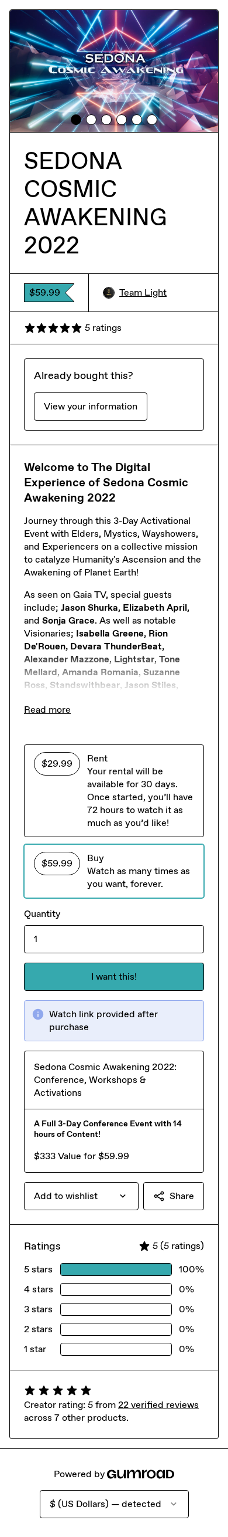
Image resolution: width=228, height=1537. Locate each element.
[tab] (76, 119)
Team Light (143, 292)
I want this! (114, 976)
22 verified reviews (158, 1404)
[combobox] (81, 1196)
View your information (90, 406)
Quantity (42, 913)
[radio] (114, 790)
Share (182, 1195)
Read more (47, 709)
